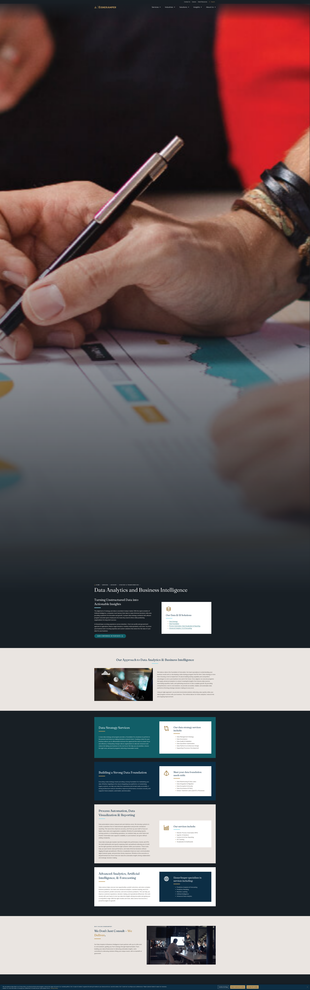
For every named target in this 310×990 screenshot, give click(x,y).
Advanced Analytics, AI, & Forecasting (180, 628)
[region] (155, 987)
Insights (197, 7)
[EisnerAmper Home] (105, 7)
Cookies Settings (223, 987)
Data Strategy (173, 621)
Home (98, 584)
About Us (210, 7)
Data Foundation (174, 624)
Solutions (183, 7)
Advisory (114, 584)
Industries (169, 7)
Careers (194, 1)
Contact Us (187, 1)
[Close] (307, 987)
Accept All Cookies (252, 987)
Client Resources (202, 1)
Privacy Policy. (54, 988)
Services (155, 7)
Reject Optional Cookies (237, 987)
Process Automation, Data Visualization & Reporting (184, 626)
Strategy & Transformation (129, 584)
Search (213, 1)
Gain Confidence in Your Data (109, 636)
